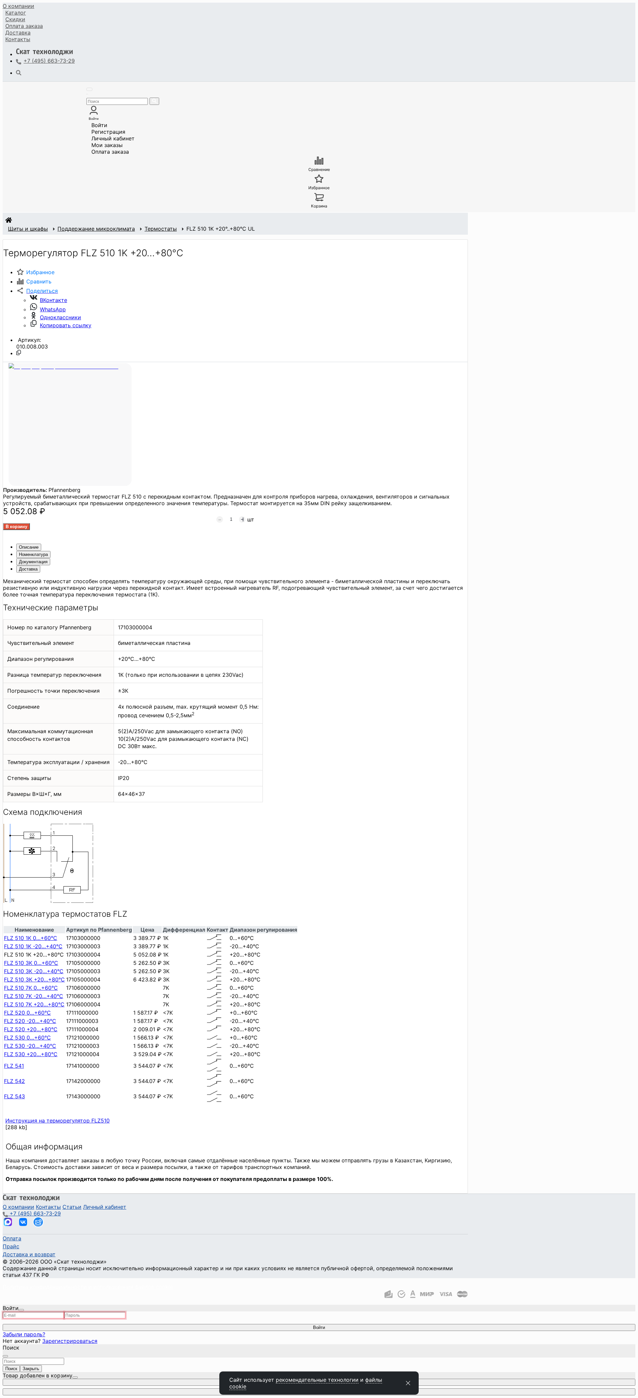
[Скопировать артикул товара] (18, 352)
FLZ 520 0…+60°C (27, 1012)
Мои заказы (107, 145)
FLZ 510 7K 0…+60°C (31, 987)
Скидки (15, 19)
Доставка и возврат (29, 1254)
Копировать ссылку (65, 325)
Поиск (11, 1368)
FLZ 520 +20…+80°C (30, 1029)
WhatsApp (53, 309)
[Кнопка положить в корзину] (16, 526)
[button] (37, 290)
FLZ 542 (14, 1081)
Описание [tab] (29, 547)
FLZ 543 (14, 1096)
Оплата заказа (110, 151)
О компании (18, 6)
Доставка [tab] (28, 569)
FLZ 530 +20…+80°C (30, 1054)
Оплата (24, 26)
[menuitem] (18, 6)
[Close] (21, 1310)
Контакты (17, 39)
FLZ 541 (14, 1065)
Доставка (18, 32)
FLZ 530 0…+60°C (27, 1037)
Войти (99, 125)
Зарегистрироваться (69, 1341)
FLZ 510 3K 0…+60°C (31, 963)
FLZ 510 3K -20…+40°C (33, 971)
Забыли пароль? (24, 1334)
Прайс (11, 1246)
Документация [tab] (33, 561)
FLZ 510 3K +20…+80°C (34, 979)
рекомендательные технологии (317, 1379)
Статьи (71, 1207)
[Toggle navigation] (89, 89)
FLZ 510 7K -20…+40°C (33, 996)
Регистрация (108, 131)
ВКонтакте (53, 300)
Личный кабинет (113, 138)
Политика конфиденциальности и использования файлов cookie (88, 1286)
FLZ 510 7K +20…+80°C (34, 1004)
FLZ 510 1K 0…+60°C (30, 938)
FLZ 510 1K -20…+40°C (33, 946)
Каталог (15, 12)
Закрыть (31, 1368)
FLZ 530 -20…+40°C (30, 1046)
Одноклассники (60, 317)
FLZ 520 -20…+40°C (30, 1021)
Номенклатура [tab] (33, 554)
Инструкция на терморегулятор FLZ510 (57, 1120)
